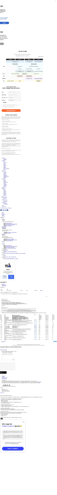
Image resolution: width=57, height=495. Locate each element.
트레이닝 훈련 (29, 71)
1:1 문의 (3, 392)
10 (4, 341)
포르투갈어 (5, 177)
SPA (4, 169)
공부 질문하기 (9, 239)
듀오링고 (5, 166)
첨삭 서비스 (19, 253)
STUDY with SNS (20, 66)
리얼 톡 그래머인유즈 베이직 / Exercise (20, 76)
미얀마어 (5, 184)
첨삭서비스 (15, 239)
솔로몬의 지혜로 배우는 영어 (38, 81)
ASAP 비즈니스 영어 (36, 73)
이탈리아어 (5, 175)
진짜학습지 (3, 188)
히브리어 (5, 186)
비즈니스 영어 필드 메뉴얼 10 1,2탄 (24, 73)
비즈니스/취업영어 (6, 168)
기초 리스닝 (19, 71)
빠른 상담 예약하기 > (11, 110)
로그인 (3, 212)
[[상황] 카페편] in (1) (15, 327)
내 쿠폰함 (16, 258)
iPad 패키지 (10, 223)
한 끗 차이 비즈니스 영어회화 (15, 73)
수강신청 (3, 219)
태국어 (5, 183)
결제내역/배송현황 (9, 258)
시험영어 (3, 160)
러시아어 (5, 174)
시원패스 (7, 223)
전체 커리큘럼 (9, 240)
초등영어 (5, 159)
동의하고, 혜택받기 (13, 448)
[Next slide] (12, 385)
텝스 (4, 163)
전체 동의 (4, 102)
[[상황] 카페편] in (14, 326)
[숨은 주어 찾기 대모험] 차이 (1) (17, 339)
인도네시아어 (6, 182)
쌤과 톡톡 (16, 253)
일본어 (5, 179)
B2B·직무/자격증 (4, 197)
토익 (4, 161)
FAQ (12, 240)
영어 (4, 189)
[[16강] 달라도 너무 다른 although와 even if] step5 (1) (19, 324)
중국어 (5, 180)
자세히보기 (15, 106)
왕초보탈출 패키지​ (8, 246)
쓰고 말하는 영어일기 (29, 78)
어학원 (3, 199)
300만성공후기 (4, 226)
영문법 (5, 167)
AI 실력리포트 (14, 232)
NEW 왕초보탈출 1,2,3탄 (15, 61)
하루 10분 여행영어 (14, 246)
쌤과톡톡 (12, 239)
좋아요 (41, 290)
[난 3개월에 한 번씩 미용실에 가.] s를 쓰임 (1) (18, 337)
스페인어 (5, 191)
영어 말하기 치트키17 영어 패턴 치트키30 (15, 64)
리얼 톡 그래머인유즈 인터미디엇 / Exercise (29, 76)
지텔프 (5, 164)
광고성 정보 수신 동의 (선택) (8, 106)
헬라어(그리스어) (6, 176)
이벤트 (3, 241)
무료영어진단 (4, 227)
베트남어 (5, 181)
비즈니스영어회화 (8, 225)
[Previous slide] (2, 385)
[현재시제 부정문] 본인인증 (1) (16, 319)
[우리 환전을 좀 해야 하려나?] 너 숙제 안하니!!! (19, 331)
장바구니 (13, 258)
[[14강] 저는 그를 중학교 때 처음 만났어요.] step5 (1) (19, 334)
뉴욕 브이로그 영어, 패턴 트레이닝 (38, 71)
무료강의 (5, 253)
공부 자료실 (8, 253)
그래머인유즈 (13, 247)
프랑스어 (5, 172)
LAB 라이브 (5, 201)
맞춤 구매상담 (8, 233)
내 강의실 (5, 258)
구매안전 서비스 (4, 378)
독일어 (5, 173)
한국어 (3, 187)
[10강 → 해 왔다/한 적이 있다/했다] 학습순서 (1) (19, 330)
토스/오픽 (5, 162)
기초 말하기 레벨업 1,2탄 (29, 61)
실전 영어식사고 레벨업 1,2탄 (38, 61)
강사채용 (5, 203)
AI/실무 (5, 170)
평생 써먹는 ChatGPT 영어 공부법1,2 (33, 66)
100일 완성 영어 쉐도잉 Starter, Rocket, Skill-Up (34, 64)
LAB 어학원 (5, 200)
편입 (2, 196)
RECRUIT (3, 202)
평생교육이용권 (13, 248)
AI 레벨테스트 (10, 232)
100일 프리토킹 (8, 247)
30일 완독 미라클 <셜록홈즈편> (38, 78)
